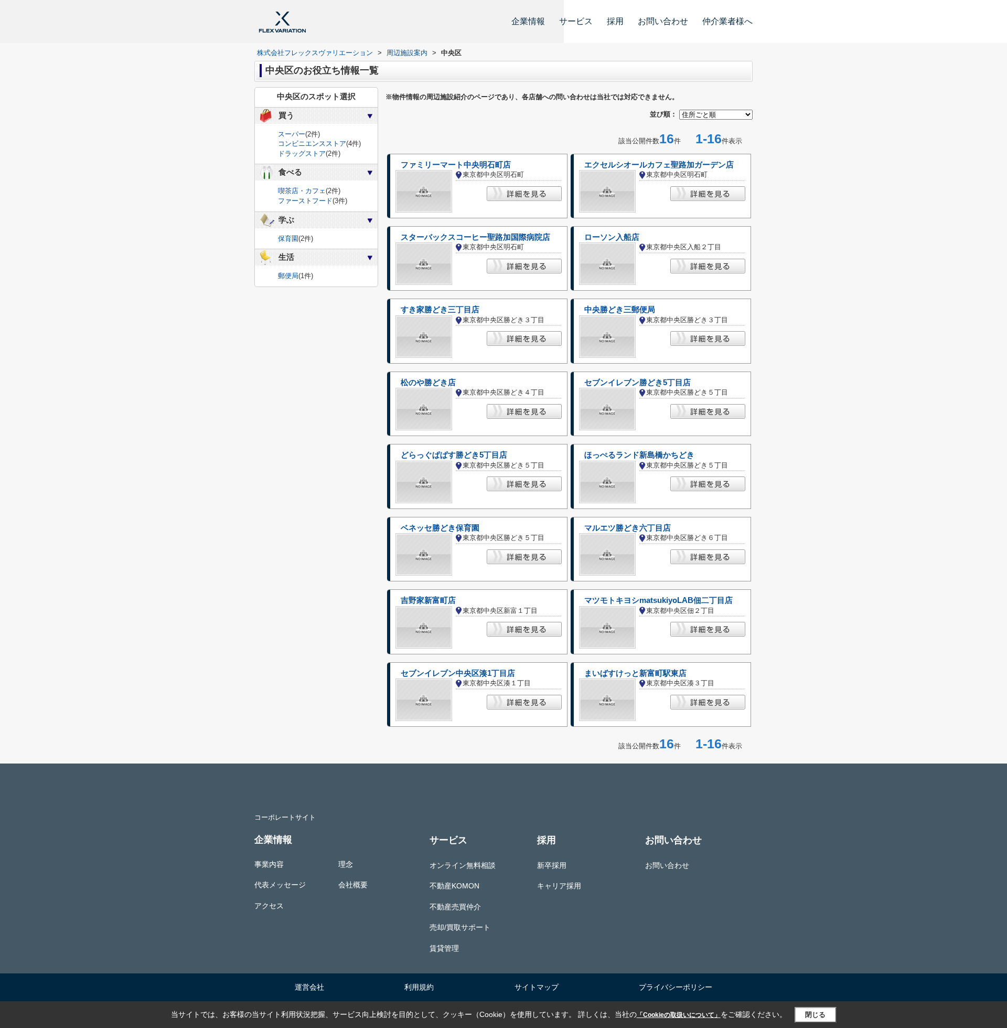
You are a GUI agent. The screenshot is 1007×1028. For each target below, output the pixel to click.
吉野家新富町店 (428, 600)
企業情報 (528, 21)
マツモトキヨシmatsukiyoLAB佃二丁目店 (658, 600)
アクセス (269, 906)
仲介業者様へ (727, 21)
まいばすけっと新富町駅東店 (635, 673)
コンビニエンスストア (312, 143)
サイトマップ (537, 987)
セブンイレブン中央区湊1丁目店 (458, 673)
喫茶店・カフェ (302, 191)
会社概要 (353, 885)
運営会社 (309, 987)
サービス (576, 21)
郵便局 (288, 276)
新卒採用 (551, 865)
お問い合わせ (663, 21)
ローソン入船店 (611, 237)
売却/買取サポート (460, 927)
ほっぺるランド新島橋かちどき (639, 455)
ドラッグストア (302, 153)
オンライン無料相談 (463, 865)
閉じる (815, 1015)
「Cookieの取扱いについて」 (679, 1015)
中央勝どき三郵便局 (619, 309)
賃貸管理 (444, 948)
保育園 (288, 238)
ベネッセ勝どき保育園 (440, 528)
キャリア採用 (559, 886)
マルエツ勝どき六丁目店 (627, 528)
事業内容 (269, 864)
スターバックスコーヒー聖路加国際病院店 (475, 237)
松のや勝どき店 (428, 382)
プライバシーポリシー (675, 987)
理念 (345, 864)
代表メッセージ (280, 885)
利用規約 (419, 987)
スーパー (291, 134)
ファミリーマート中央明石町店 (456, 165)
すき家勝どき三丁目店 (440, 309)
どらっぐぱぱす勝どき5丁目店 (454, 455)
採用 (615, 21)
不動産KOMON (454, 886)
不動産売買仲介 (455, 907)
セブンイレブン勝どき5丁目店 (637, 382)
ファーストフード (305, 201)
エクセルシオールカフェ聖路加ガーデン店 (659, 165)
